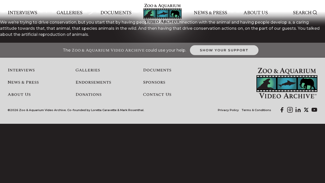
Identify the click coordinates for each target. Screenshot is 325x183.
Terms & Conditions (256, 110)
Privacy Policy (228, 110)
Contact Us (157, 94)
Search (302, 13)
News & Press (210, 13)
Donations (88, 94)
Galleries (69, 13)
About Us (255, 13)
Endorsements (93, 82)
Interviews (22, 13)
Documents (115, 13)
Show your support (224, 50)
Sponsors (154, 82)
